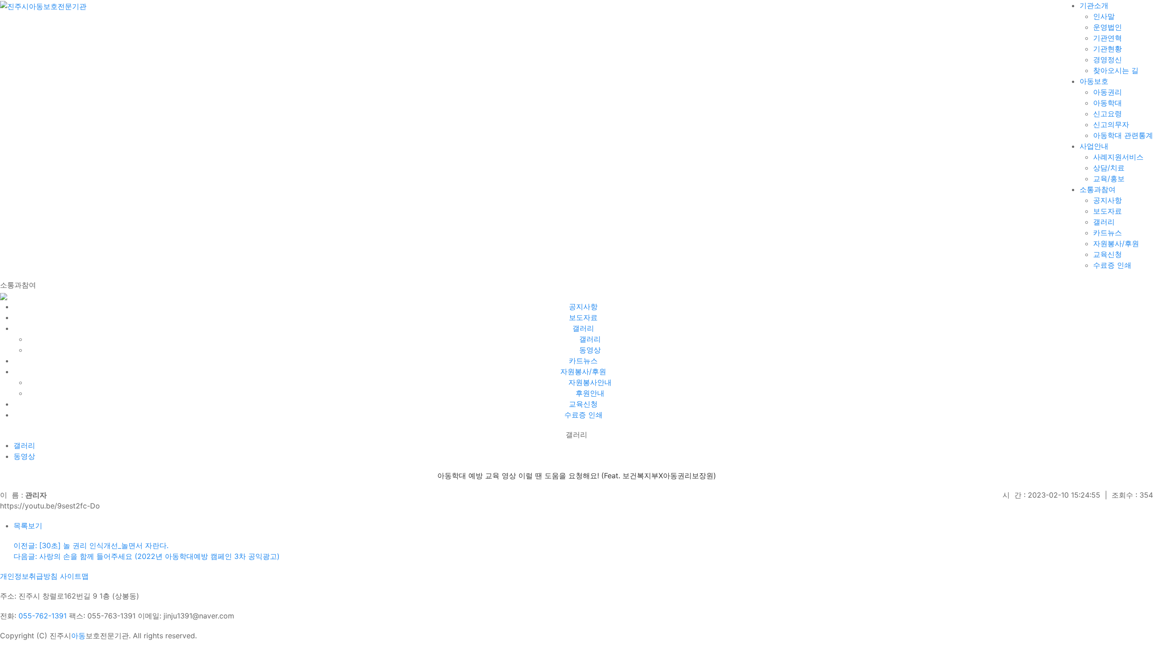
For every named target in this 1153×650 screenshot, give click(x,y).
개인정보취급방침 (29, 576)
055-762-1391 (42, 615)
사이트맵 (74, 576)
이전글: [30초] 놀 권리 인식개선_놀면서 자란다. (91, 545)
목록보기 (28, 525)
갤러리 (24, 445)
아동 (78, 635)
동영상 (24, 456)
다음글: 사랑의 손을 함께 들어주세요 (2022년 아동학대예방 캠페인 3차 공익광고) (147, 556)
